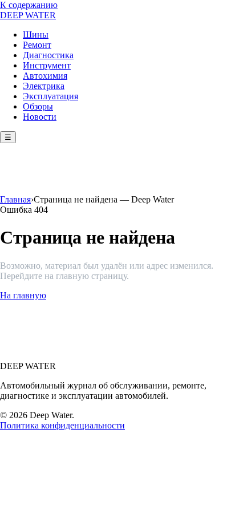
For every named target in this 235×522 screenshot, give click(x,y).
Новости (39, 117)
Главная (15, 199)
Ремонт (37, 45)
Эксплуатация (50, 96)
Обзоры (38, 106)
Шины (35, 34)
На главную (23, 295)
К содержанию (29, 5)
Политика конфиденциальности (62, 425)
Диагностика (48, 55)
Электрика (43, 86)
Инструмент (47, 65)
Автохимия (45, 75)
